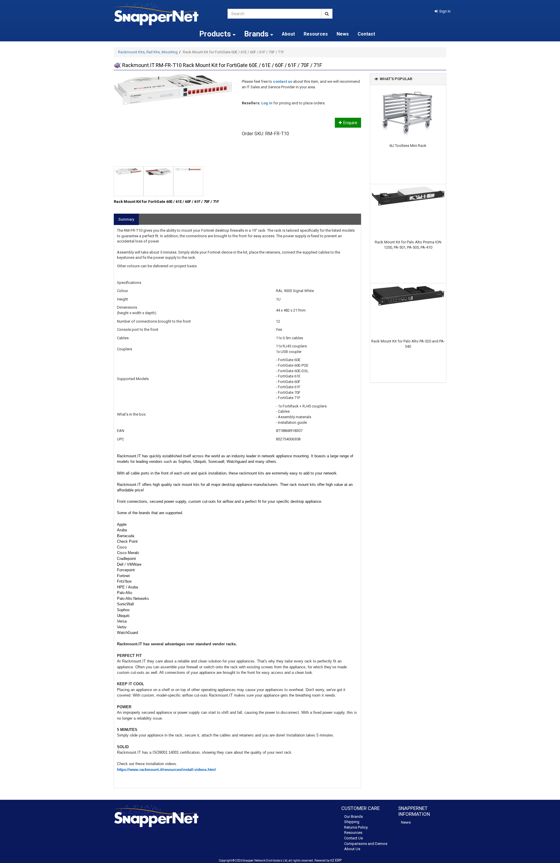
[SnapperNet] (166, 16)
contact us (282, 81)
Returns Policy (356, 827)
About (288, 34)
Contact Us (353, 838)
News (343, 34)
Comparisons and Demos (365, 843)
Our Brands (353, 816)
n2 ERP (336, 860)
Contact (366, 34)
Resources (316, 34)
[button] (443, 11)
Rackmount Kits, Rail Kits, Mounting (148, 52)
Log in (266, 103)
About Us (352, 849)
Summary (126, 219)
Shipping (351, 822)
